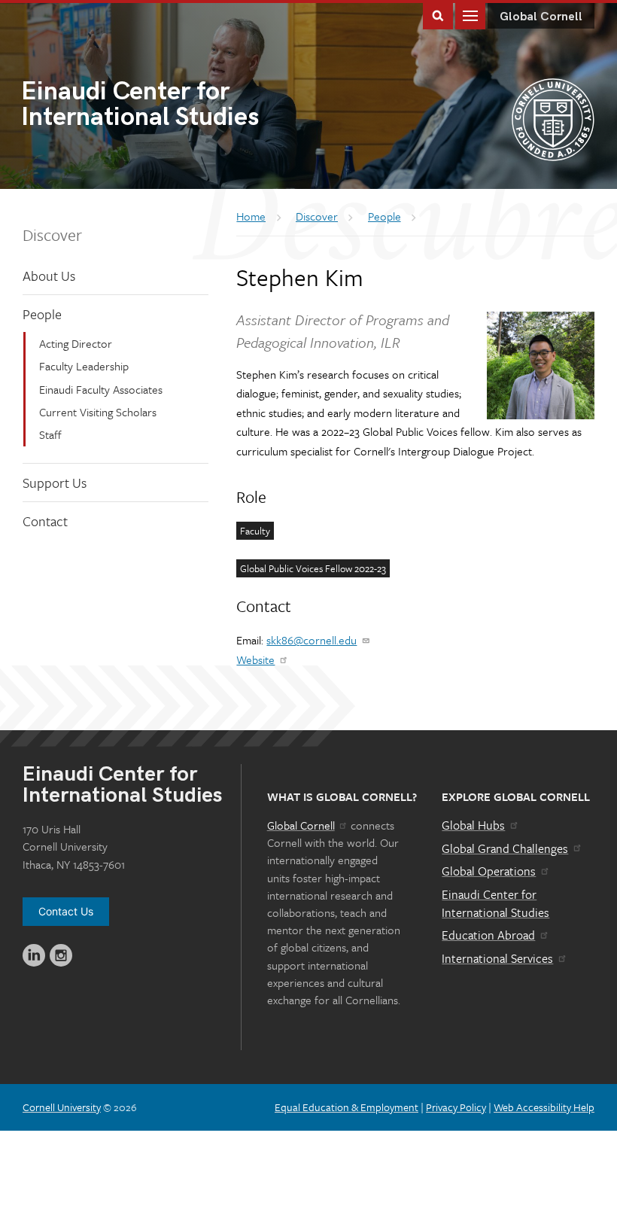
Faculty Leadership (84, 366)
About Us (49, 275)
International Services (497, 958)
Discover (52, 234)
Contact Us (65, 911)
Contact (45, 521)
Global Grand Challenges (505, 848)
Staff (50, 434)
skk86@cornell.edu (311, 640)
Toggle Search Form (438, 14)
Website (255, 659)
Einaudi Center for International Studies (495, 903)
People (42, 314)
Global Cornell (541, 17)
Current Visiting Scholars (98, 411)
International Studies (140, 105)
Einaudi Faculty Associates (101, 389)
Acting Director (75, 343)
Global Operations (489, 871)
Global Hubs (473, 825)
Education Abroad (488, 935)
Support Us (55, 482)
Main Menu (470, 14)
